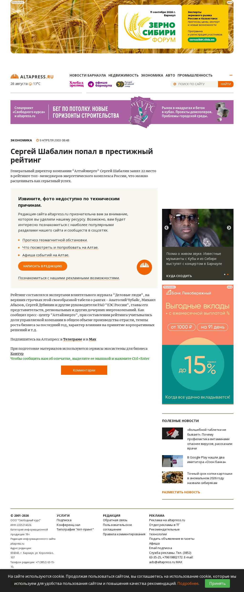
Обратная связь (115, 520)
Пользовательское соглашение (117, 527)
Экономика (152, 75)
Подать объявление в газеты (171, 538)
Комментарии (84, 370)
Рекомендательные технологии (164, 531)
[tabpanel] (198, 247)
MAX (179, 562)
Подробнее (187, 583)
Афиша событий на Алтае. (45, 254)
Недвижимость (123, 75)
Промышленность (195, 75)
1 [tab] (225, 274)
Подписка (64, 520)
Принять (217, 583)
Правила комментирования (124, 534)
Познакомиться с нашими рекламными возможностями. (69, 277)
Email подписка (160, 548)
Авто (170, 75)
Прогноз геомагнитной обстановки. (54, 239)
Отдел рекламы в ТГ (164, 525)
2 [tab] (228, 274)
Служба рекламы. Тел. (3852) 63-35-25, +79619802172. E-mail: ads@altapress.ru (171, 557)
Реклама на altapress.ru (167, 520)
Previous (166, 228)
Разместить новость (181, 492)
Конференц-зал (68, 525)
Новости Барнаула (88, 75)
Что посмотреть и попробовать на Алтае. (60, 247)
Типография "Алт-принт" (75, 529)
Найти (226, 84)
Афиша (154, 543)
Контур (17, 353)
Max (92, 339)
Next (229, 228)
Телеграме (72, 339)
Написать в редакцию (42, 266)
